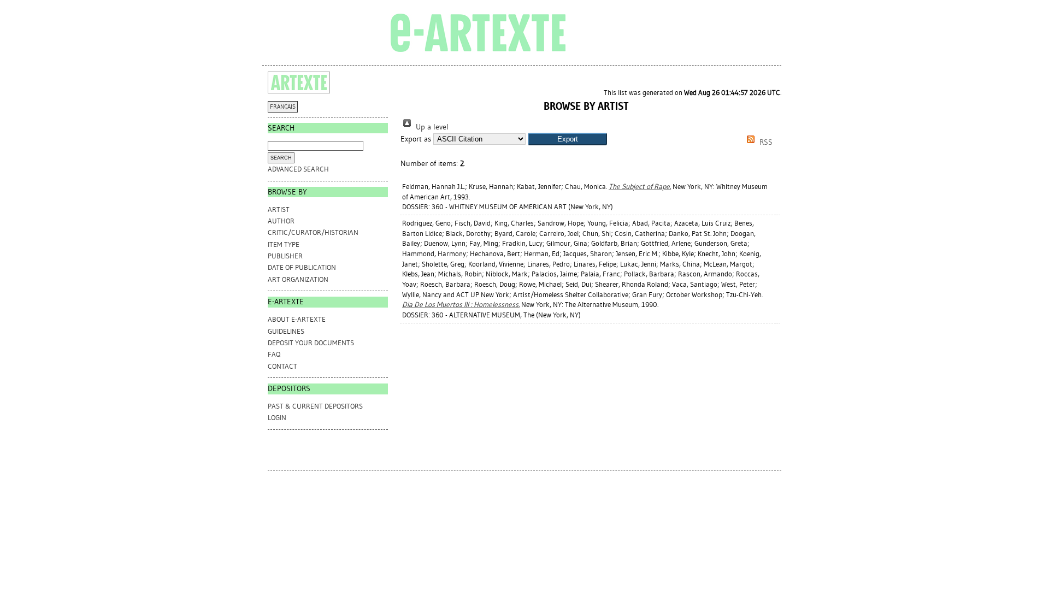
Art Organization (298, 279)
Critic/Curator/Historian (313, 232)
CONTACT (282, 366)
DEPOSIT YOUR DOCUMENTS (311, 343)
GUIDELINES (286, 331)
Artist (279, 209)
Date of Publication (302, 267)
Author (281, 221)
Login (277, 418)
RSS (765, 142)
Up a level (431, 127)
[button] (567, 139)
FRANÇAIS (283, 106)
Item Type (283, 244)
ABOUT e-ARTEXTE (297, 319)
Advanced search (298, 169)
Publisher (285, 256)
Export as (415, 139)
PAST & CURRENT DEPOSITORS (315, 406)
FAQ (274, 354)
